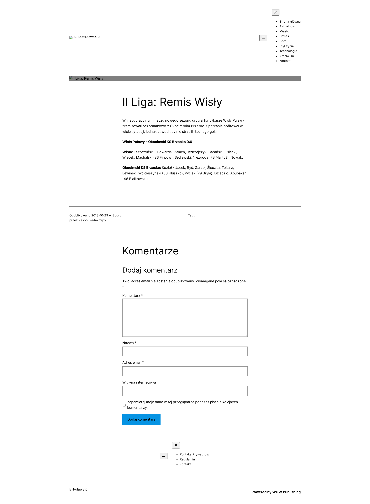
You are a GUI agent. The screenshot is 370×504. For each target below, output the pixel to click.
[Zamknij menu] (275, 12)
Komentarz (132, 296)
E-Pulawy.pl (78, 489)
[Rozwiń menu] (263, 38)
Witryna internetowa (139, 382)
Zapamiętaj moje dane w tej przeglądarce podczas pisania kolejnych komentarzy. (182, 405)
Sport (117, 215)
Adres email (133, 362)
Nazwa (129, 343)
